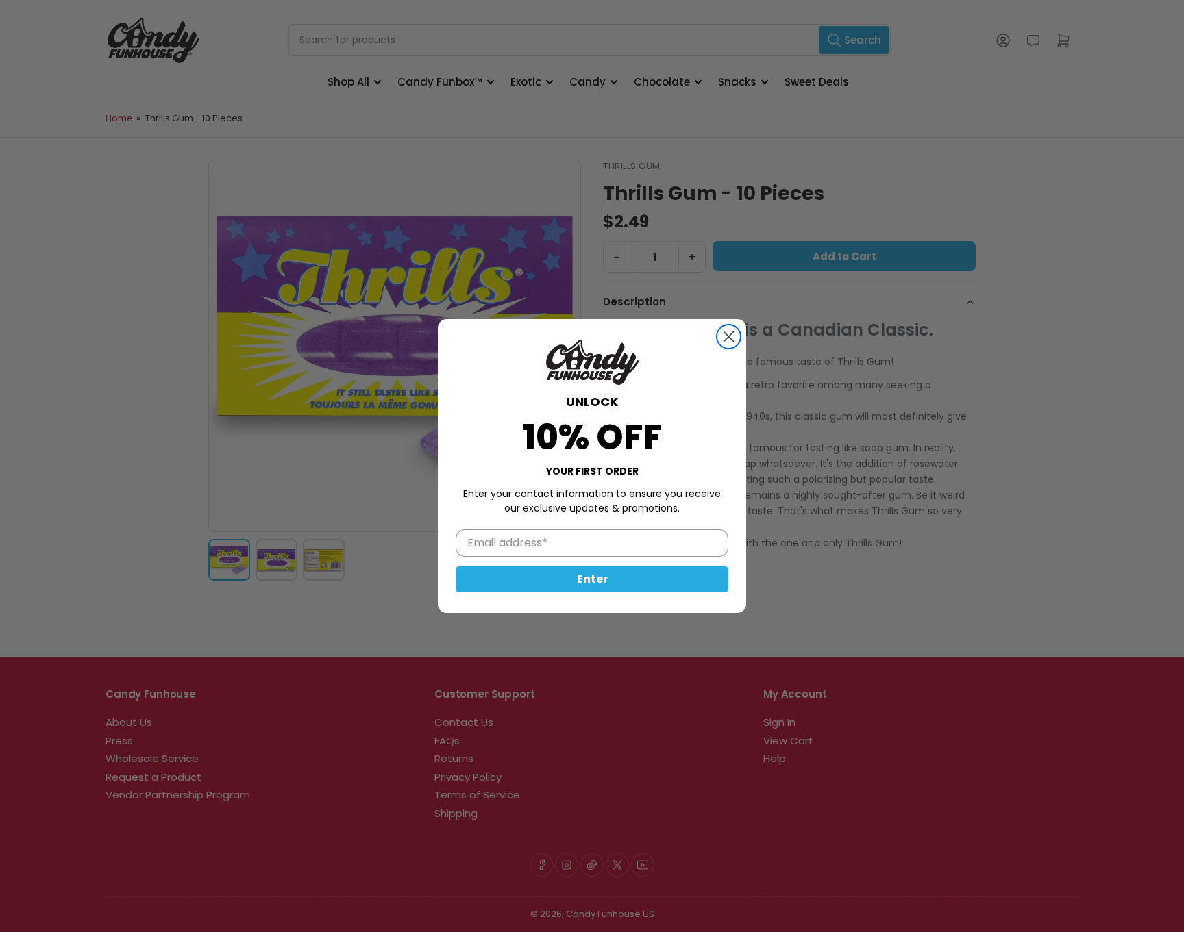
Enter (592, 579)
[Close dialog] (729, 337)
